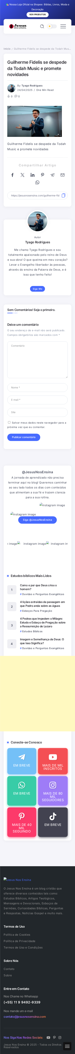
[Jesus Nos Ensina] (17, 26)
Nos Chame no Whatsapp (21, 996)
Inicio (7, 48)
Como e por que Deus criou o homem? (38, 587)
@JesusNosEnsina (37, 472)
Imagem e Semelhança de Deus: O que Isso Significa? (42, 641)
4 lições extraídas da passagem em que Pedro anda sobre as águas (42, 604)
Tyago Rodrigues (32, 85)
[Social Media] (21, 761)
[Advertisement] (37, 693)
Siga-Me (37, 288)
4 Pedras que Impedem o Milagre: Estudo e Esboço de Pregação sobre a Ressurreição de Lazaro (43, 622)
